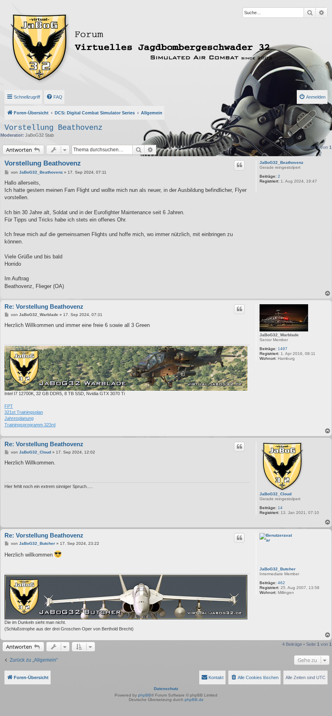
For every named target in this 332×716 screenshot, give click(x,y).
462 (281, 583)
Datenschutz (166, 688)
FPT (8, 406)
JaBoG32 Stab (39, 135)
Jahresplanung (19, 418)
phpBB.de (194, 699)
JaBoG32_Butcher (278, 569)
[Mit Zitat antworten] (239, 165)
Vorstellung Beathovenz (53, 127)
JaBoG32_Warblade (279, 335)
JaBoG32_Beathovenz (281, 162)
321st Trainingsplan (23, 412)
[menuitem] (54, 97)
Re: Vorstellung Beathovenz (43, 306)
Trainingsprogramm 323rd (29, 424)
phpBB (144, 695)
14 (280, 507)
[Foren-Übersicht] (113, 45)
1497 (282, 348)
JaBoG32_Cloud (276, 494)
